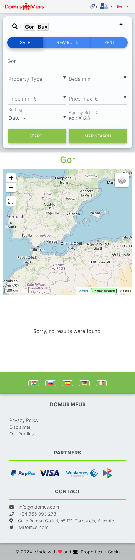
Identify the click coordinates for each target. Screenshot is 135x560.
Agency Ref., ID (83, 112)
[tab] (67, 26)
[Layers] (122, 180)
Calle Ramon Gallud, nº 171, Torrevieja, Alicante (66, 520)
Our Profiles (21, 433)
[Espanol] (67, 383)
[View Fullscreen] (11, 201)
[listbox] (37, 78)
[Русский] (50, 383)
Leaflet (83, 290)
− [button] (11, 187)
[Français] (101, 383)
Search (37, 135)
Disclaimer (19, 427)
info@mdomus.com (39, 507)
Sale (25, 42)
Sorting (15, 109)
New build (67, 42)
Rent (109, 42)
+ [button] (11, 178)
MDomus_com (33, 527)
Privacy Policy (24, 420)
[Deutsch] (84, 383)
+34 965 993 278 (37, 513)
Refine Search (103, 290)
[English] (33, 383)
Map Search (97, 135)
